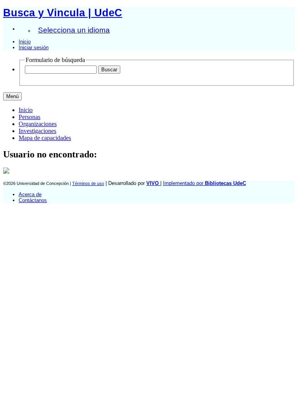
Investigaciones (37, 131)
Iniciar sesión (34, 47)
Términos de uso (88, 183)
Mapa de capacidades (45, 138)
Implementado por (204, 183)
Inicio (25, 42)
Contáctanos (33, 200)
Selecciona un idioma (74, 30)
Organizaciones (38, 124)
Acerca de (30, 194)
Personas (29, 117)
